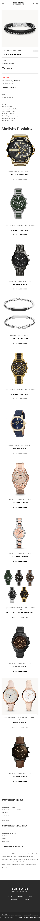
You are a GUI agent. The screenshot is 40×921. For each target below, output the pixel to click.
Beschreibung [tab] (9, 87)
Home (10, 896)
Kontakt (26, 899)
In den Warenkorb (20, 179)
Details (30, 166)
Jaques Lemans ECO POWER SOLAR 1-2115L (20, 390)
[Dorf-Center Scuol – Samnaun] (20, 3)
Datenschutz (15, 899)
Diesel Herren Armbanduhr (20, 171)
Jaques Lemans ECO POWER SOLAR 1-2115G (20, 226)
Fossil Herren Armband (20, 335)
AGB (30, 896)
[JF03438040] (20, 28)
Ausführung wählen (20, 617)
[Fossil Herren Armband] (34, 51)
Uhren (11, 83)
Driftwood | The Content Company (28, 917)
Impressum (20, 896)
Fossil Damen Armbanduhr (20, 499)
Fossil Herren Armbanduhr (20, 281)
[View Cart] (33, 3)
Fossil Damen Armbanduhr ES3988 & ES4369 (20, 718)
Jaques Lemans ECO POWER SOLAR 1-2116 (20, 608)
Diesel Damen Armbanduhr (20, 445)
